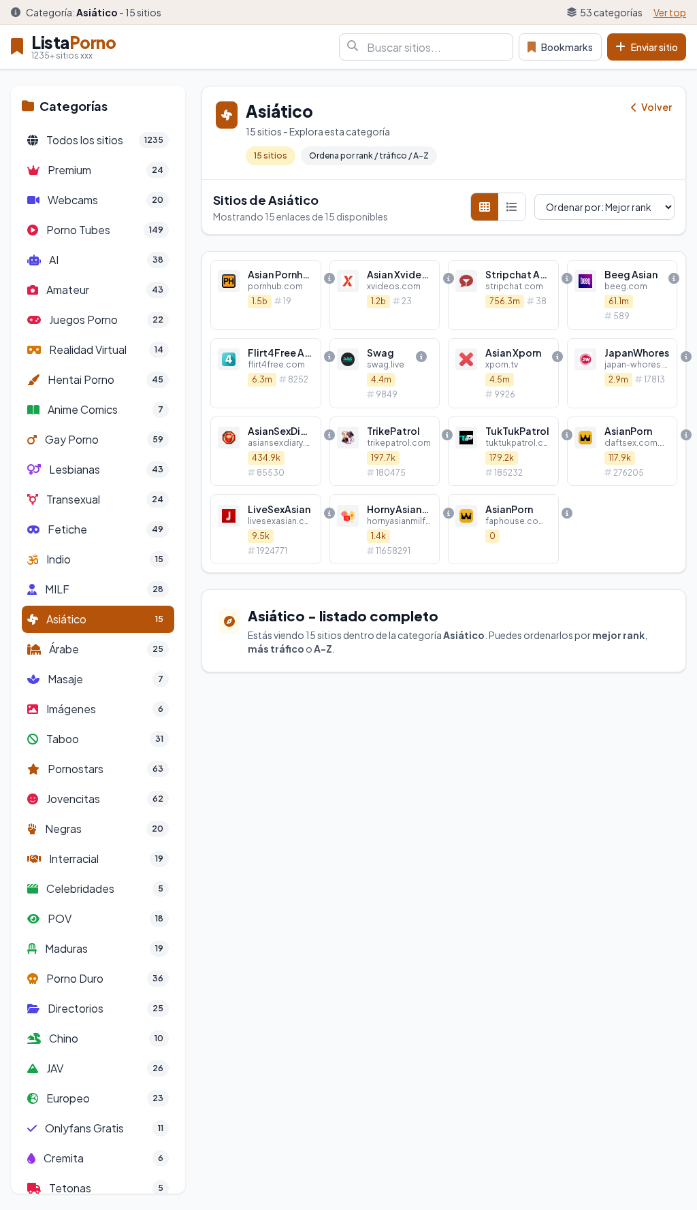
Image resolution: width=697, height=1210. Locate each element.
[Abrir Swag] (385, 373)
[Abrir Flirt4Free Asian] (266, 373)
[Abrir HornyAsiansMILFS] (385, 529)
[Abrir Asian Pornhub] (266, 295)
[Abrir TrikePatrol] (385, 451)
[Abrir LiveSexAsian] (266, 529)
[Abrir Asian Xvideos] (385, 295)
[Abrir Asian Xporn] (503, 373)
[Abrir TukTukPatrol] (503, 451)
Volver (656, 107)
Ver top (669, 12)
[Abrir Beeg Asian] (622, 295)
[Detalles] (329, 278)
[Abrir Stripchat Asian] (503, 295)
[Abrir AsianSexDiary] (266, 451)
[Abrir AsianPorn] (622, 451)
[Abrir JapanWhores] (622, 373)
